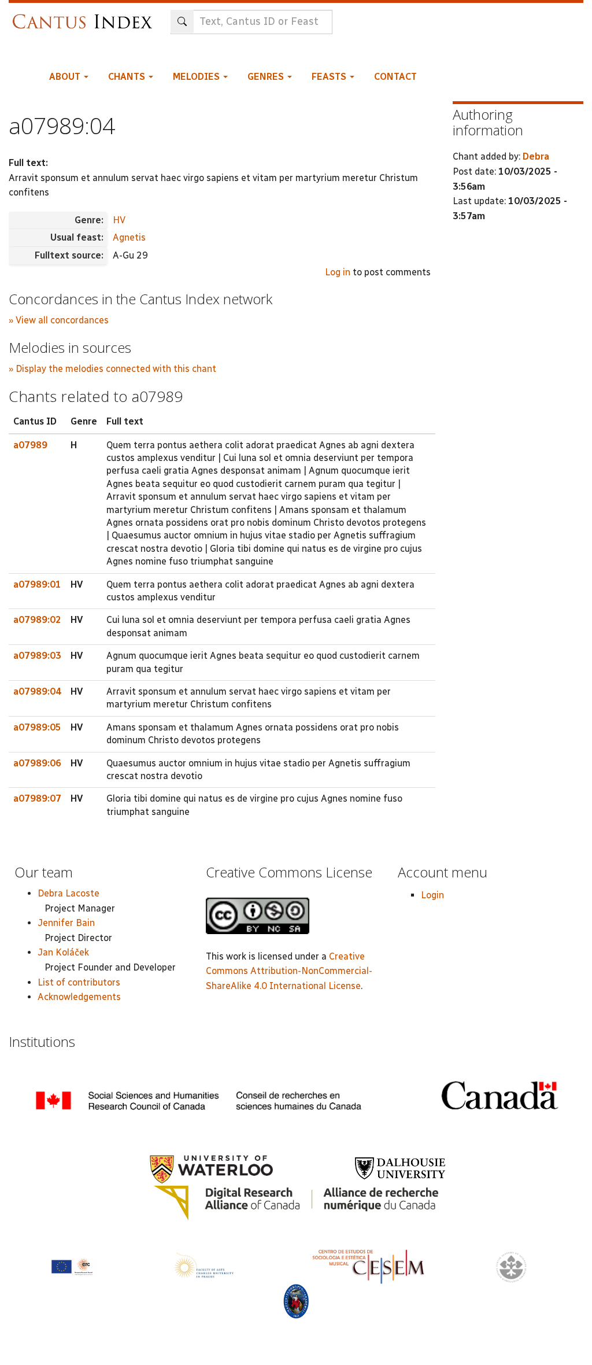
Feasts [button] (330, 76)
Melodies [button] (197, 76)
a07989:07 (37, 798)
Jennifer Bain (66, 922)
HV (119, 220)
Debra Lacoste (68, 893)
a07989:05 (37, 727)
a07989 (30, 445)
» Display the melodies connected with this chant (112, 368)
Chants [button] (127, 76)
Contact (395, 76)
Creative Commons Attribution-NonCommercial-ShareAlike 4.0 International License (289, 971)
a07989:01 (37, 584)
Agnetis (129, 237)
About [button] (66, 76)
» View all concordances (59, 320)
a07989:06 (37, 763)
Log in (337, 272)
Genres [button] (266, 76)
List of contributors (79, 982)
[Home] (85, 16)
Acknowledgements (79, 996)
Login (432, 895)
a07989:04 (37, 691)
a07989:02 (37, 619)
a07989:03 (37, 655)
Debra (536, 156)
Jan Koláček (63, 952)
